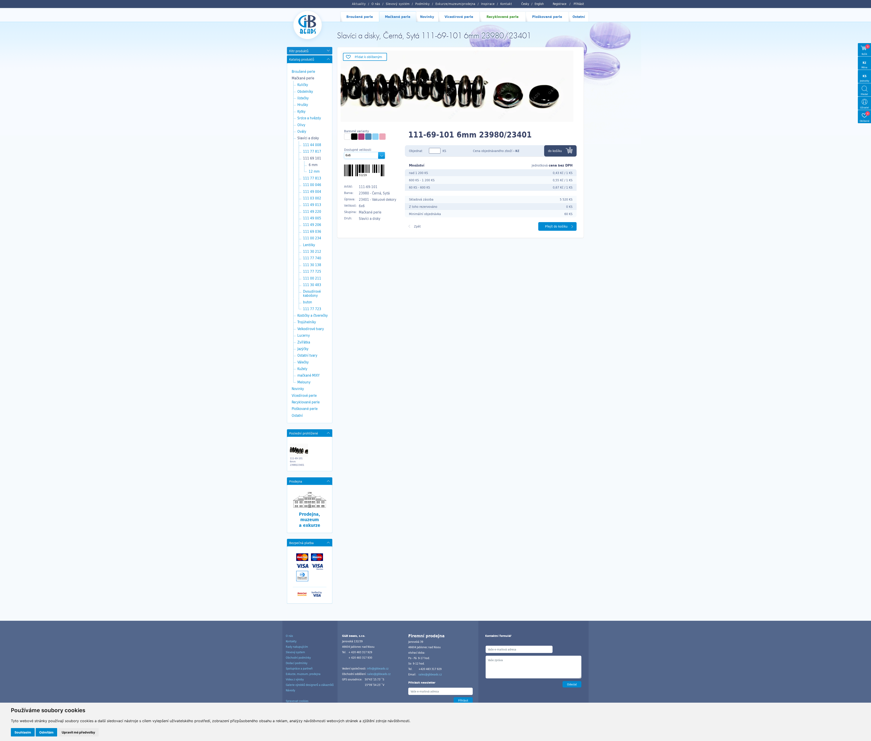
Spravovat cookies (297, 701)
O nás (289, 636)
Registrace (559, 4)
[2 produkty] (375, 136)
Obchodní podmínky (298, 657)
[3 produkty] (347, 136)
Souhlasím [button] (23, 732)
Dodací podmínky (296, 663)
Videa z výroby (295, 679)
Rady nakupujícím (297, 647)
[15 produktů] (354, 136)
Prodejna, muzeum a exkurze (309, 520)
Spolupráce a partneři (299, 668)
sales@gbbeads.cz (379, 674)
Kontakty (291, 641)
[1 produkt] (361, 136)
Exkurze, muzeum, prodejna (303, 674)
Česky (525, 4)
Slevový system (295, 652)
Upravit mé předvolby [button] (78, 732)
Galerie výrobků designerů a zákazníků (310, 685)
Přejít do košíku (556, 226)
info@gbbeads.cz (378, 668)
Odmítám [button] (46, 732)
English (539, 4)
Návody (290, 690)
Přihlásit (579, 4)
